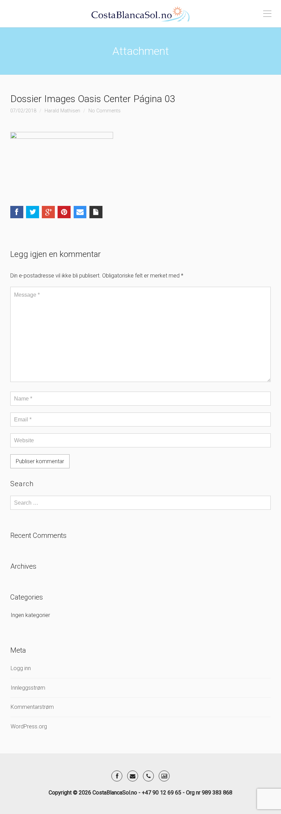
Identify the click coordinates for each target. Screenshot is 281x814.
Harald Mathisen (62, 111)
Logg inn (21, 668)
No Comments (104, 111)
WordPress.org (29, 726)
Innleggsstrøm (28, 687)
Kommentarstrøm (32, 707)
